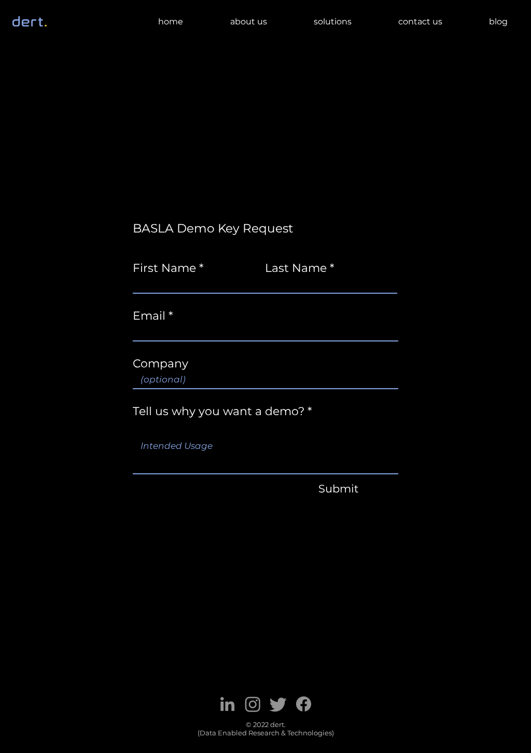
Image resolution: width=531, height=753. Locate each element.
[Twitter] (278, 704)
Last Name (296, 268)
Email (149, 316)
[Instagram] (253, 704)
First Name (164, 268)
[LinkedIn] (227, 704)
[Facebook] (304, 704)
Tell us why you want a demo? (218, 411)
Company (160, 363)
